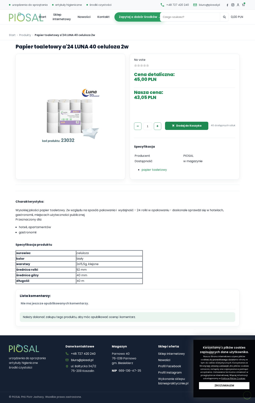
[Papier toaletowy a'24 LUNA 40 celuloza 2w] (70, 115)
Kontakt (103, 17)
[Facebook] (227, 4)
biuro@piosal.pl (82, 360)
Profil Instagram (170, 372)
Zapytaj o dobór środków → (140, 17)
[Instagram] (232, 4)
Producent (142, 156)
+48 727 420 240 (83, 354)
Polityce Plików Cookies (233, 378)
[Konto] (238, 4)
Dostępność (144, 161)
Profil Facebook (169, 366)
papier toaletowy (154, 170)
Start (42, 17)
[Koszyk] (243, 4)
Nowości (84, 17)
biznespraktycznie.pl (173, 383)
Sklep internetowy (62, 16)
